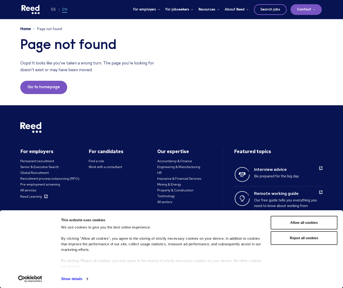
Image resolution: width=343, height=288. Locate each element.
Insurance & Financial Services (179, 178)
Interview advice (270, 169)
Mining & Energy (169, 184)
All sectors (164, 202)
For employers (144, 9)
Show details (71, 279)
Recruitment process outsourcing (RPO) (49, 178)
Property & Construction (175, 190)
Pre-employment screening (40, 184)
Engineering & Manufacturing (178, 167)
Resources (207, 9)
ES (53, 9)
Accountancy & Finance (174, 161)
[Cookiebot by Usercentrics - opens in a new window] (30, 278)
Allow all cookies (304, 223)
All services (28, 190)
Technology (166, 196)
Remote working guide (276, 193)
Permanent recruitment (37, 161)
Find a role (96, 161)
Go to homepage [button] (44, 87)
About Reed (235, 9)
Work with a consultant (105, 167)
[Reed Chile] (30, 9)
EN (64, 9)
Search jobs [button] (270, 9)
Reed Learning (31, 196)
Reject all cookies (304, 238)
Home (25, 28)
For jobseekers (177, 9)
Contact (304, 9)
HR (159, 173)
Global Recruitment (34, 173)
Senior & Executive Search (39, 167)
